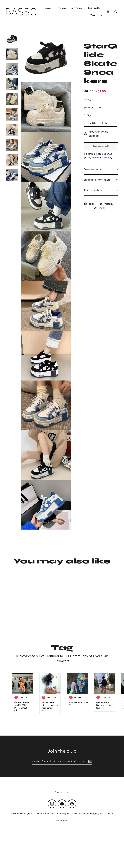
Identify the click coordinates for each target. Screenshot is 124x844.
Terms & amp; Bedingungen (87, 813)
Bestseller (94, 8)
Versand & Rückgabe (21, 813)
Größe (87, 115)
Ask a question (93, 190)
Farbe (87, 100)
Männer (76, 8)
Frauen (61, 8)
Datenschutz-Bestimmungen (52, 813)
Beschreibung (92, 169)
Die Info (96, 15)
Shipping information (97, 179)
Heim (47, 8)
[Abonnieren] (89, 761)
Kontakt (109, 813)
